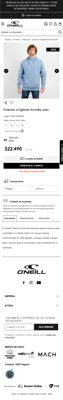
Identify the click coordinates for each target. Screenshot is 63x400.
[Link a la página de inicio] (8, 39)
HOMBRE (16, 39)
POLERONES (26, 39)
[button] (31, 32)
